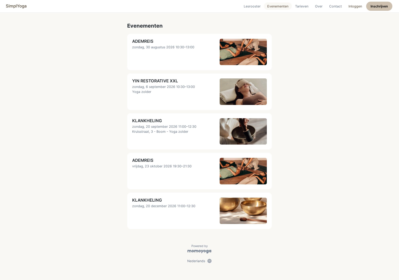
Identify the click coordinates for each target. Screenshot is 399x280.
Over (319, 6)
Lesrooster (252, 6)
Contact (335, 6)
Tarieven (301, 6)
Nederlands (199, 260)
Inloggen (355, 6)
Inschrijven (379, 6)
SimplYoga (16, 6)
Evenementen (277, 6)
